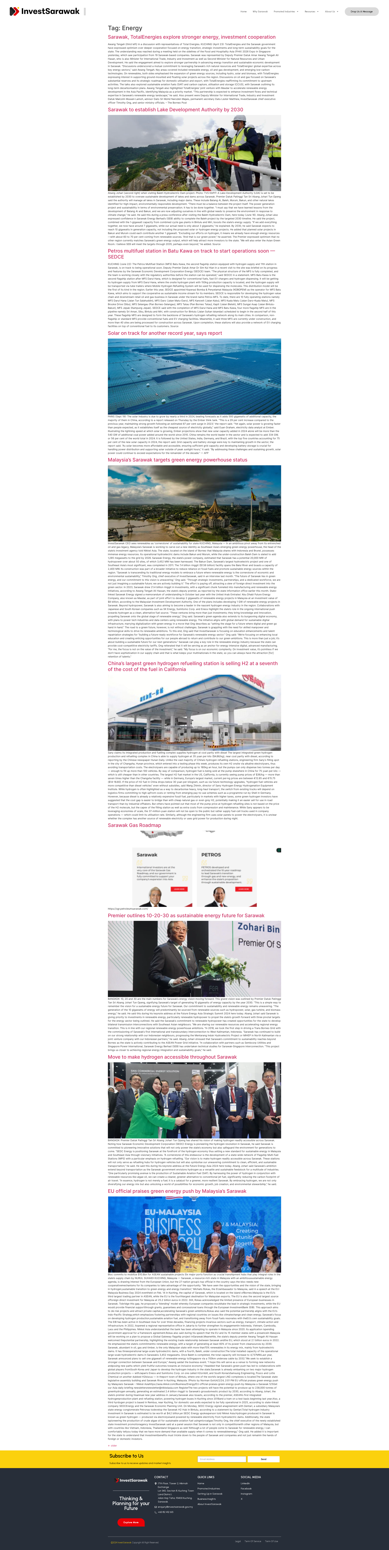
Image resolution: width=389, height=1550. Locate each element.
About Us (330, 11)
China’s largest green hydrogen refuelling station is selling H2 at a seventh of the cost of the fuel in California (193, 666)
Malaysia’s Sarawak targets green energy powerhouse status (177, 460)
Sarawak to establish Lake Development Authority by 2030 (175, 110)
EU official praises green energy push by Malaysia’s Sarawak (177, 1191)
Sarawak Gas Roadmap (134, 825)
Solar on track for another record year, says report (165, 333)
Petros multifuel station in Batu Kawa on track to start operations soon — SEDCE (191, 254)
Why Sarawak (260, 11)
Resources (310, 11)
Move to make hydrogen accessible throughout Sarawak (172, 1057)
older (112, 1445)
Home (244, 11)
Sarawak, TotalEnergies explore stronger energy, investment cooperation (192, 37)
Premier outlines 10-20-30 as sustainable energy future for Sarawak (186, 915)
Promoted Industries (284, 11)
